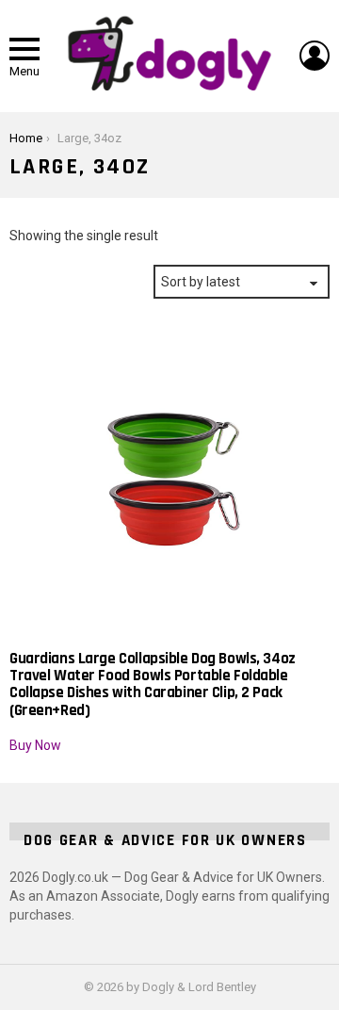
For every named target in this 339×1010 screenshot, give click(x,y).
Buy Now (35, 745)
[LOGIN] (314, 55)
